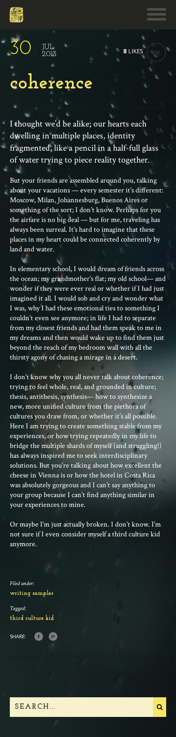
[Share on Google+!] (53, 636)
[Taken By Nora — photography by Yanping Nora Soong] (16, 18)
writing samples (31, 593)
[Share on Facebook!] (38, 636)
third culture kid (32, 618)
